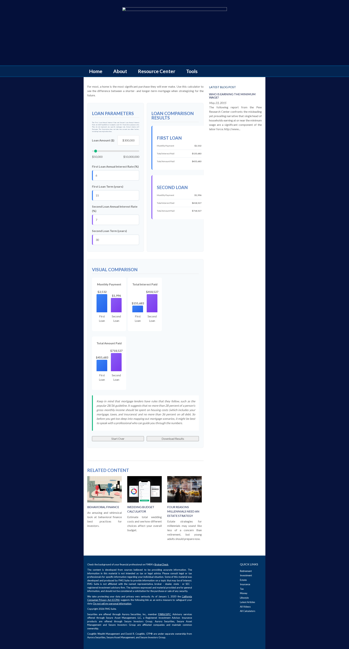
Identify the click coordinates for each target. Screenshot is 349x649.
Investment (246, 575)
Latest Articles (247, 602)
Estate (243, 579)
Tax (242, 588)
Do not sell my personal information (112, 603)
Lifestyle (244, 597)
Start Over (118, 438)
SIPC (168, 614)
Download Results (173, 438)
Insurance (245, 584)
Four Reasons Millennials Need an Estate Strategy (183, 511)
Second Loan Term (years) (109, 231)
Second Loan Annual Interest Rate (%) (114, 209)
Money (243, 593)
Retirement (246, 571)
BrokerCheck (161, 564)
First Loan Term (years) (107, 186)
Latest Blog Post (222, 87)
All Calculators (247, 611)
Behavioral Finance (103, 507)
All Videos (245, 606)
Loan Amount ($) (103, 140)
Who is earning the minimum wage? (232, 95)
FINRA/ (162, 614)
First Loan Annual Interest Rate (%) (115, 166)
